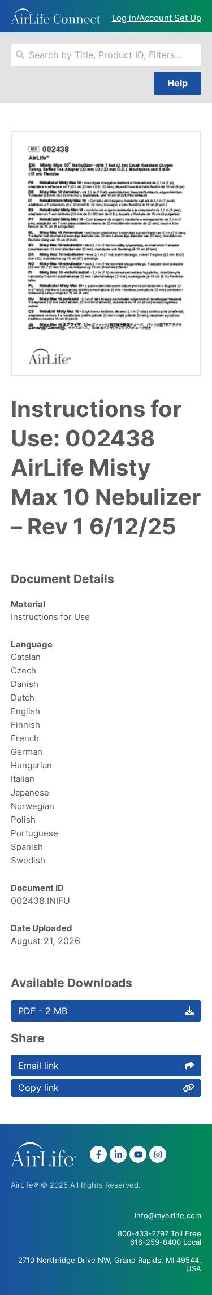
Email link (38, 1065)
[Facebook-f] (98, 1154)
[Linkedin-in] (118, 1154)
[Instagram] (157, 1154)
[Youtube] (137, 1154)
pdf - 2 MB (42, 1010)
